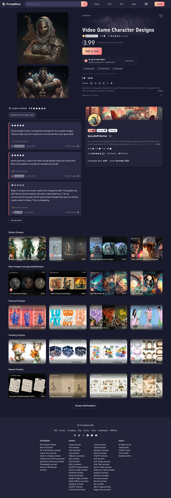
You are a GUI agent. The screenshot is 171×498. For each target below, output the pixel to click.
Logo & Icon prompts (48, 453)
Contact (62, 430)
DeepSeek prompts (76, 484)
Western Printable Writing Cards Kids (144, 362)
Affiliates (113, 430)
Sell (121, 4)
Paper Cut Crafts (137, 294)
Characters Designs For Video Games (22, 259)
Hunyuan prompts (101, 478)
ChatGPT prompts (76, 487)
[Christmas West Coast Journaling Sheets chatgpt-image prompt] (149, 385)
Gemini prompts (100, 453)
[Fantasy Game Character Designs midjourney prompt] (108, 248)
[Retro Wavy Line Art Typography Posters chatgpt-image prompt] (68, 317)
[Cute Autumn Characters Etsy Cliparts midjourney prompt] (27, 351)
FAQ (55, 430)
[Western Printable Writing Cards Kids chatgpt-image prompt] (149, 351)
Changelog (71, 430)
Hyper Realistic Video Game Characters (144, 259)
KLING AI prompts (76, 473)
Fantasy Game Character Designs (102, 259)
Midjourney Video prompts (104, 470)
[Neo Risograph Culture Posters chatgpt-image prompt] (27, 317)
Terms (93, 430)
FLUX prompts (74, 461)
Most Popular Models (48, 445)
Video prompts (74, 450)
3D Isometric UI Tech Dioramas (60, 362)
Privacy (86, 430)
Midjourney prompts (77, 456)
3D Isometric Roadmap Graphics (102, 362)
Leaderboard (103, 430)
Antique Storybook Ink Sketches (61, 396)
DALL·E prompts (75, 464)
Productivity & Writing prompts (52, 459)
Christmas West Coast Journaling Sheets (145, 396)
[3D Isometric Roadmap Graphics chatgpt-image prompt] (108, 351)
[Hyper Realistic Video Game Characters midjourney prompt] (149, 248)
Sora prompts (74, 459)
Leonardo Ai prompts (77, 489)
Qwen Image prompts (102, 487)
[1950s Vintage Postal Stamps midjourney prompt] (68, 283)
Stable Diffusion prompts (78, 481)
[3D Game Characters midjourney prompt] (68, 248)
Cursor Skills (124, 453)
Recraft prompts (100, 481)
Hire (109, 4)
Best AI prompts (46, 447)
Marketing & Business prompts (52, 461)
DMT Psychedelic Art (22, 141)
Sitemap (43, 470)
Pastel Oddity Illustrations (140, 328)
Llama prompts (100, 445)
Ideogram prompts (101, 450)
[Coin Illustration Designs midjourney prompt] (27, 283)
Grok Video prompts (101, 464)
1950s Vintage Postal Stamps (60, 294)
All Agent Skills (125, 445)
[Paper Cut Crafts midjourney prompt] (149, 283)
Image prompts (75, 445)
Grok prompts (99, 459)
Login (134, 4)
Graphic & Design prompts (50, 456)
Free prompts (74, 453)
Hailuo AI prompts (76, 475)
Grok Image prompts (102, 461)
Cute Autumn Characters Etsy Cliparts (21, 362)
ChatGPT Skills (124, 450)
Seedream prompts (101, 475)
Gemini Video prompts (103, 467)
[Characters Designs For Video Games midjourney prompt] (27, 248)
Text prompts (74, 447)
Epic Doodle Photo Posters (100, 328)
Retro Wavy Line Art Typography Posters (63, 328)
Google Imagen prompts (78, 478)
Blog (79, 430)
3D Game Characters (57, 259)
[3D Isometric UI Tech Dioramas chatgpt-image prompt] (68, 351)
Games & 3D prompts (48, 467)
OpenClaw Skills (125, 456)
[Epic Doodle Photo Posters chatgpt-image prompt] (108, 317)
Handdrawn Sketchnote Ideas (101, 396)
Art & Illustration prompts (50, 450)
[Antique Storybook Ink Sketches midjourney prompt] (68, 385)
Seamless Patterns (21, 171)
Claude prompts (100, 447)
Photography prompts (48, 464)
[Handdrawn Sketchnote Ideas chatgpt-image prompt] (108, 385)
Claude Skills (124, 447)
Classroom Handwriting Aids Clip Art (22, 396)
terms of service (112, 73)
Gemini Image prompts (78, 470)
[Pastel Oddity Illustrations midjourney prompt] (149, 317)
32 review (125, 36)
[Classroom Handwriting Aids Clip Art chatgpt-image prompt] (27, 385)
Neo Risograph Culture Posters (20, 328)
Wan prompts (99, 484)
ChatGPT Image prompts (78, 467)
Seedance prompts (101, 473)
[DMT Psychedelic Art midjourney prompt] (108, 283)
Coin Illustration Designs (18, 294)
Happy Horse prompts (102, 489)
